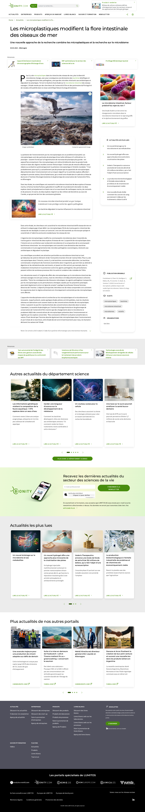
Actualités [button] (13, 14)
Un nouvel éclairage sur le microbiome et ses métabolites (118, 147)
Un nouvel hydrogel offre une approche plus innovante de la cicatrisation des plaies (118, 156)
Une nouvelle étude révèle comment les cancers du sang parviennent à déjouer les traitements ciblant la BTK (118, 195)
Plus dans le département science (72, 459)
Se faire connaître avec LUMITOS (22, 793)
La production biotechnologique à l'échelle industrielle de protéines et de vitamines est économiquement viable (119, 182)
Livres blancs (36, 753)
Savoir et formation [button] (87, 14)
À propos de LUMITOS (45, 793)
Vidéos (12, 747)
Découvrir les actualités (18, 710)
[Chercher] (77, 6)
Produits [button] (38, 14)
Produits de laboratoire (61, 714)
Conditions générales (34, 800)
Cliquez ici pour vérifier (81, 495)
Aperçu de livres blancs (82, 734)
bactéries (76, 78)
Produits (34, 750)
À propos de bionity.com (64, 793)
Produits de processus (60, 717)
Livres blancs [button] (70, 14)
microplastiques (40, 75)
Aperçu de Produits (59, 727)
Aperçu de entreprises (39, 723)
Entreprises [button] (26, 14)
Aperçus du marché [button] (53, 14)
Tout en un (35, 757)
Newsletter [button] (104, 14)
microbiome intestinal (73, 83)
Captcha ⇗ (90, 497)
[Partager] (127, 14)
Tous (32, 6)
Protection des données (54, 800)
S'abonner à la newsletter (114, 488)
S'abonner (112, 723)
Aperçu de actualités (17, 717)
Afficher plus (69, 508)
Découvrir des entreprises (40, 710)
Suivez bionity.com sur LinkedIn (117, 728)
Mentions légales (16, 800)
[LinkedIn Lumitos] (133, 800)
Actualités (35, 747)
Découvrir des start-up (39, 714)
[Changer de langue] (132, 14)
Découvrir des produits (61, 710)
